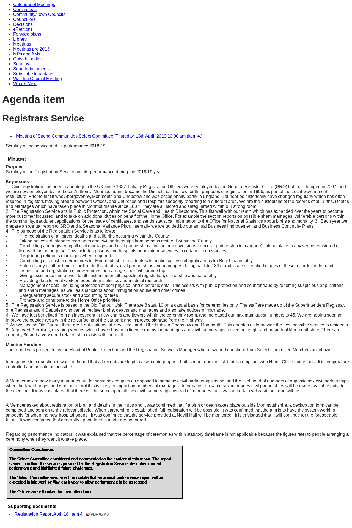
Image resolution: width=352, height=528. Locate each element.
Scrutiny (21, 64)
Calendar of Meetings (34, 4)
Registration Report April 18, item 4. (62, 514)
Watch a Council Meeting (37, 78)
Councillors (24, 19)
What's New (25, 83)
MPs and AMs (26, 54)
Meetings (22, 44)
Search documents (31, 68)
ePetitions (23, 29)
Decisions (23, 24)
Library (20, 39)
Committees (25, 9)
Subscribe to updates (33, 73)
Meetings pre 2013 (31, 49)
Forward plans (27, 34)
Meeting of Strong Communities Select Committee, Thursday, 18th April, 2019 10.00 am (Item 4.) (109, 136)
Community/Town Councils (39, 14)
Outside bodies (28, 59)
